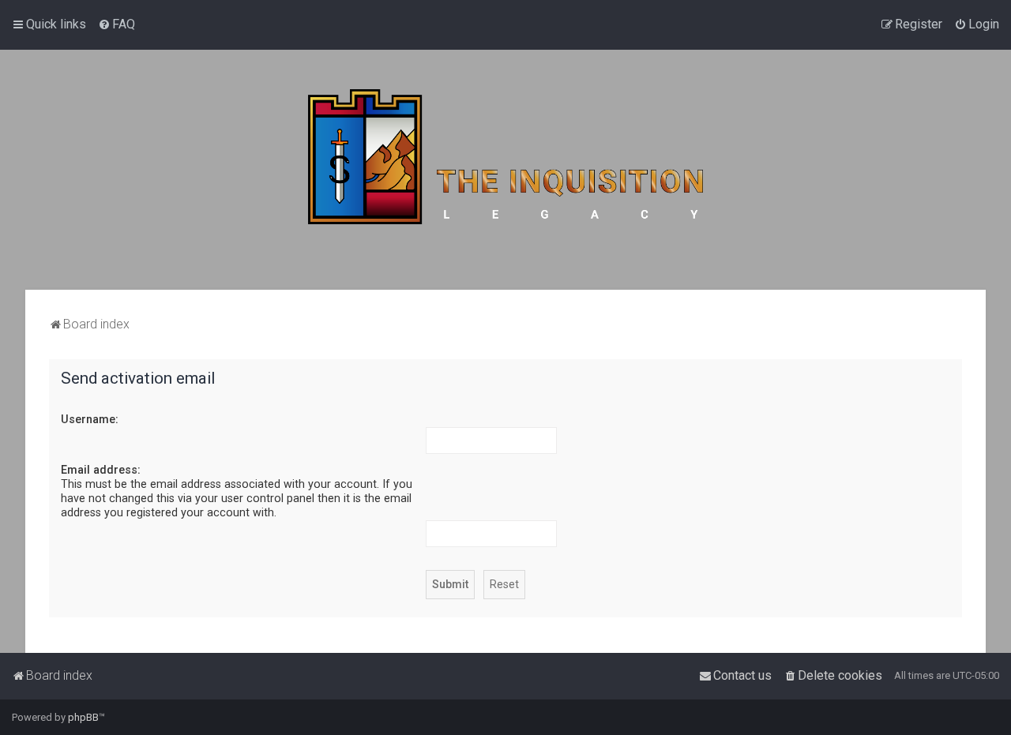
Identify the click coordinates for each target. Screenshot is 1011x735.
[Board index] (505, 169)
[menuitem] (116, 24)
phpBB (83, 717)
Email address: (101, 469)
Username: (89, 419)
